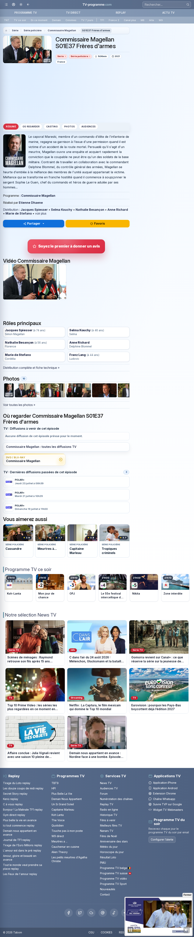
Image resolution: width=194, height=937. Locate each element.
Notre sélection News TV (30, 615)
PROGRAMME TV (25, 12)
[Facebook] (68, 913)
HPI (54, 788)
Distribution (10, 210)
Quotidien (58, 825)
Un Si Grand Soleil (63, 804)
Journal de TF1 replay (16, 839)
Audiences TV (109, 788)
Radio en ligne (109, 809)
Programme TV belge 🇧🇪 (115, 868)
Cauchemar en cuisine (65, 846)
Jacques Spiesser (34, 210)
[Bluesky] (91, 913)
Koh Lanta (58, 814)
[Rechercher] (187, 4)
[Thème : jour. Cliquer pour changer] (21, 5)
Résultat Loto (108, 857)
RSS (121, 932)
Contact (105, 894)
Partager (33, 223)
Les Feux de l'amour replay (20, 874)
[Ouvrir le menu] (6, 5)
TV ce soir (20, 20)
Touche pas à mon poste (67, 830)
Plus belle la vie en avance (20, 820)
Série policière (32, 30)
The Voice (58, 820)
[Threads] (103, 913)
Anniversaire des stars (114, 841)
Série (15, 30)
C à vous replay (13, 804)
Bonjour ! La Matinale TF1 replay (23, 809)
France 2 (114, 20)
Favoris (99, 223)
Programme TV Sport (113, 883)
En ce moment (39, 20)
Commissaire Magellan (62, 30)
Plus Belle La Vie (62, 793)
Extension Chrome (164, 793)
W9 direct (58, 836)
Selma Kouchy (61, 210)
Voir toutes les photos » (19, 405)
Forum (104, 793)
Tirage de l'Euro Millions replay (22, 845)
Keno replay (10, 799)
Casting (52, 126)
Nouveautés (107, 889)
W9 (161, 20)
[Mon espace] (13, 5)
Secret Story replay (15, 793)
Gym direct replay (14, 814)
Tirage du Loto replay (16, 783)
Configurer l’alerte (162, 839)
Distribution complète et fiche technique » (31, 368)
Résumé (11, 126)
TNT (6, 20)
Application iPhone (164, 782)
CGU (91, 932)
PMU (103, 862)
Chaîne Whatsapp (164, 799)
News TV (106, 783)
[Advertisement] (66, 93)
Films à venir (107, 820)
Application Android (165, 788)
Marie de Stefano (18, 213)
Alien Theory (60, 852)
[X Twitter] (80, 913)
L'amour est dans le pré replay (22, 850)
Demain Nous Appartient (67, 799)
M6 (142, 20)
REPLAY (121, 12)
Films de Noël (108, 836)
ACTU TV (168, 12)
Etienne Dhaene (31, 202)
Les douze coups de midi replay (23, 788)
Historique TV (108, 814)
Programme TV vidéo (113, 878)
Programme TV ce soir (28, 569)
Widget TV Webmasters (168, 809)
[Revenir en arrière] (28, 5)
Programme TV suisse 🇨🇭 (115, 873)
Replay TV (106, 804)
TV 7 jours (87, 20)
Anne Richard (117, 210)
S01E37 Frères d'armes (96, 30)
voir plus (40, 213)
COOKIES (106, 932)
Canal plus (130, 20)
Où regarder (31, 126)
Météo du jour (109, 846)
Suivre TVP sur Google (167, 804)
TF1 (102, 20)
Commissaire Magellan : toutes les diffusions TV (41, 447)
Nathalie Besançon (90, 210)
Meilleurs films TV (111, 825)
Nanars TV (106, 830)
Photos (69, 126)
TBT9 (55, 783)
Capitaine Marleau (63, 809)
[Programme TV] (6, 30)
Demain (56, 20)
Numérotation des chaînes (116, 799)
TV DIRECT (73, 12)
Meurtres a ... (59, 841)
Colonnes (71, 20)
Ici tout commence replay (18, 825)
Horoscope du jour (112, 852)
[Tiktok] (114, 913)
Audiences (88, 126)
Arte (151, 20)
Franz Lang (77, 355)
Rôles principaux (22, 323)
